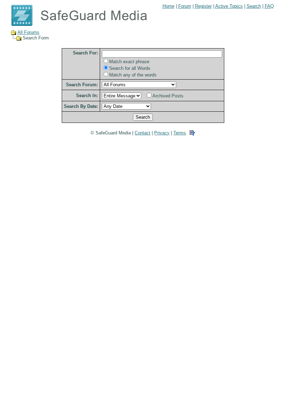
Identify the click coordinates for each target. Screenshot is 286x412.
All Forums (28, 32)
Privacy (162, 132)
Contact (142, 132)
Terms (179, 132)
